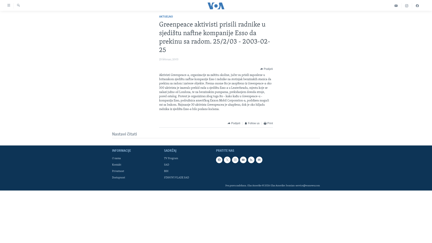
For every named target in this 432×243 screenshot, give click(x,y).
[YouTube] (396, 5)
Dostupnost (118, 178)
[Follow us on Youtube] (243, 160)
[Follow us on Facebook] (219, 160)
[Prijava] (259, 160)
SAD (166, 165)
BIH (166, 171)
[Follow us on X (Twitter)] (227, 160)
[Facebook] (417, 5)
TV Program (171, 158)
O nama (116, 158)
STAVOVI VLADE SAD (176, 178)
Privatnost (118, 171)
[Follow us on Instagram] (235, 160)
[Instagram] (406, 5)
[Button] (266, 69)
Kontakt (116, 165)
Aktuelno (166, 16)
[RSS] (251, 160)
